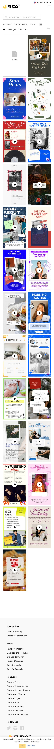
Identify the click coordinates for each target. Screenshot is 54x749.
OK (22, 746)
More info (31, 746)
